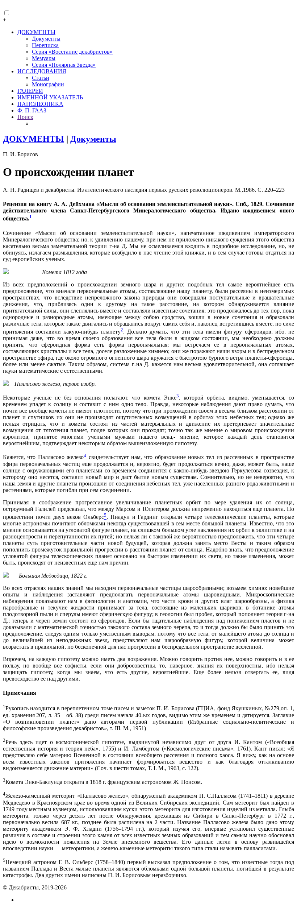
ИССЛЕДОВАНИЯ (41, 71)
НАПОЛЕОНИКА (40, 104)
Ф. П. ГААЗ (31, 110)
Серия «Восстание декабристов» (72, 52)
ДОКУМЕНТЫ (36, 32)
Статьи (40, 78)
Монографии (48, 84)
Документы (46, 39)
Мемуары (43, 58)
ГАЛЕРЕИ (30, 91)
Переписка (45, 45)
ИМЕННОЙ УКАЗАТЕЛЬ (50, 97)
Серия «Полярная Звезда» (64, 65)
